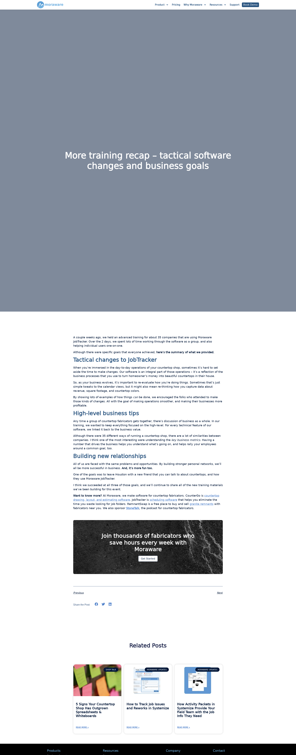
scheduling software (163, 499)
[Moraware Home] (50, 4)
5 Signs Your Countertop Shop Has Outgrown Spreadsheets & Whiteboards (95, 710)
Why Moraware (193, 4)
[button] (96, 604)
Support (234, 4)
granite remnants (201, 504)
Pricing (176, 4)
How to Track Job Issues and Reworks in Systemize (148, 706)
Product (159, 4)
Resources (216, 4)
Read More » (82, 727)
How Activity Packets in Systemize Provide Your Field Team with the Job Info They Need (196, 710)
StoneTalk (132, 508)
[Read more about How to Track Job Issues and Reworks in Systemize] (148, 680)
